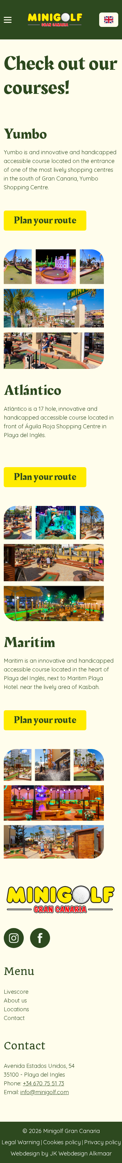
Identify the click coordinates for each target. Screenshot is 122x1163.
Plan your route (45, 220)
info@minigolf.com (44, 1092)
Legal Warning (21, 1142)
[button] (108, 20)
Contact (14, 1018)
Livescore (16, 991)
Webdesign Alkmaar (85, 1153)
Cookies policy (62, 1142)
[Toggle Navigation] (8, 19)
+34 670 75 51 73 (43, 1083)
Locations (16, 1009)
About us (15, 1000)
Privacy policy (102, 1142)
